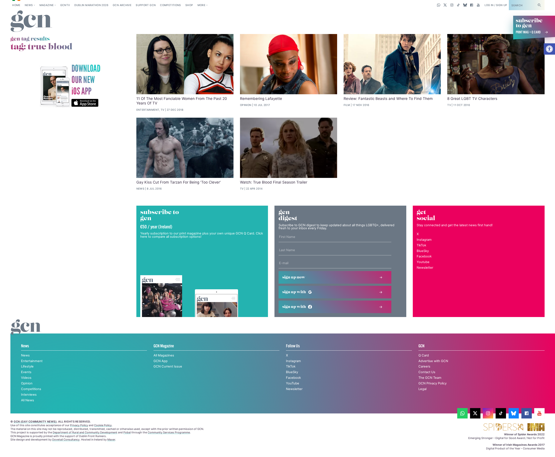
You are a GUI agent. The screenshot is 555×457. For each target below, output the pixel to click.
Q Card (423, 355)
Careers (424, 366)
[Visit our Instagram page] (451, 5)
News (29, 5)
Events (26, 372)
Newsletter (425, 268)
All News (27, 400)
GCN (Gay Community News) (35, 421)
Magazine (46, 5)
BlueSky (423, 251)
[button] (549, 49)
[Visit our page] (462, 413)
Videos (26, 378)
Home (16, 5)
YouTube (292, 383)
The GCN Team (429, 378)
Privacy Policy (79, 425)
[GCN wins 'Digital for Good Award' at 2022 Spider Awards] (503, 427)
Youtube (423, 262)
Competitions (170, 5)
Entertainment (31, 361)
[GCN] (26, 332)
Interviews (29, 395)
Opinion (27, 383)
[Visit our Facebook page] (471, 5)
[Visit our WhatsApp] (438, 5)
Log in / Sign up (496, 5)
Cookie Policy (103, 425)
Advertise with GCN (433, 361)
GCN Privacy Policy (432, 383)
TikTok (421, 245)
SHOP (189, 5)
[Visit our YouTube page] (478, 5)
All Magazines (163, 355)
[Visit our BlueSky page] (464, 5)
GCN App (160, 361)
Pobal (127, 432)
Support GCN (146, 5)
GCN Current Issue (167, 366)
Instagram (424, 240)
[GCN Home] (31, 21)
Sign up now (293, 277)
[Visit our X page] (445, 5)
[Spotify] (70, 86)
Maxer (111, 439)
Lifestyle (27, 366)
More (201, 5)
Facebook (424, 256)
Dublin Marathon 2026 (91, 5)
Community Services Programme (169, 432)
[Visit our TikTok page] (458, 5)
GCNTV (65, 5)
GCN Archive (122, 5)
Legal (422, 389)
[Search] (539, 5)
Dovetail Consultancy (66, 439)
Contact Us (426, 372)
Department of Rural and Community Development (85, 432)
